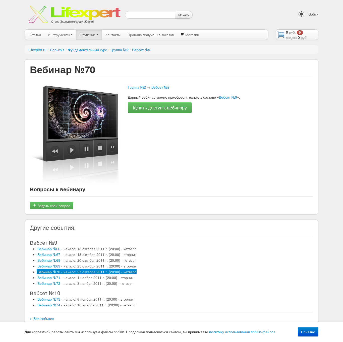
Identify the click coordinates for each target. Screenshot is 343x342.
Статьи (35, 34)
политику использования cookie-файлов (242, 331)
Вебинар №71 (85, 277)
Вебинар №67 (86, 254)
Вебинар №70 (86, 271)
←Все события (42, 318)
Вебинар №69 (86, 265)
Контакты (113, 34)
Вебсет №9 (141, 49)
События (57, 49)
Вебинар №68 (86, 260)
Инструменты (59, 34)
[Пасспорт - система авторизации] (301, 14)
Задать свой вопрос (53, 205)
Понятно (308, 331)
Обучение (88, 34)
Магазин (191, 34)
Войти (313, 14)
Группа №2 (119, 49)
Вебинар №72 (85, 283)
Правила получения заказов (151, 34)
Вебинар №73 (85, 299)
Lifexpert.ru (37, 49)
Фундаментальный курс (87, 49)
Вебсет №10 (45, 293)
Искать (183, 14)
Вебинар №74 (86, 304)
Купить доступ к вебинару (160, 107)
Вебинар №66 (86, 248)
